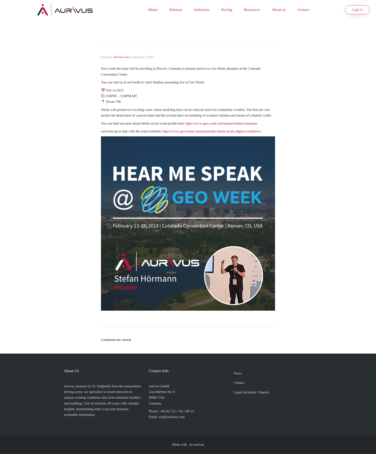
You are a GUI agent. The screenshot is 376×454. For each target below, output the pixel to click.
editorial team (121, 57)
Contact (303, 10)
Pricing (226, 10)
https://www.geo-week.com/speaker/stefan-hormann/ (221, 123)
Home (153, 10)
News (238, 373)
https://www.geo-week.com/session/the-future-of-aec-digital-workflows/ (212, 131)
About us (279, 10)
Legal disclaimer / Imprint (251, 392)
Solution (175, 10)
